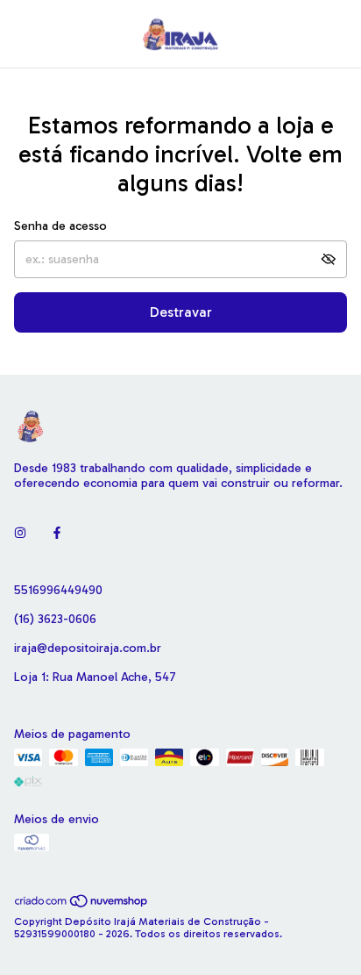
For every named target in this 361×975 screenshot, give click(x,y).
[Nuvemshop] (82, 905)
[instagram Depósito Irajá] (20, 533)
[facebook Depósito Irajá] (57, 533)
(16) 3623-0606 (55, 619)
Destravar (181, 312)
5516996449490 (58, 590)
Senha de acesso (60, 226)
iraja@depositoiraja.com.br (87, 648)
